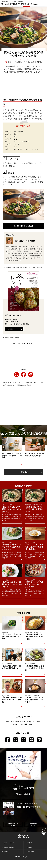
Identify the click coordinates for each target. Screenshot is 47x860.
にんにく (16, 724)
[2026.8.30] (35, 570)
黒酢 (12, 721)
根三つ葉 (29, 343)
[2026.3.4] (12, 654)
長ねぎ (29, 721)
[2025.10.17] (35, 533)
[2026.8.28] (12, 495)
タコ (14, 343)
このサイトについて (9, 843)
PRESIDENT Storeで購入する (13, 824)
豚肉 (17, 721)
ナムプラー (21, 343)
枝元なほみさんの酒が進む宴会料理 (27, 62)
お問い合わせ (30, 851)
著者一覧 (29, 843)
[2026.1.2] (35, 495)
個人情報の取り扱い (9, 847)
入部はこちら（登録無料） (23, 794)
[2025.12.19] (12, 686)
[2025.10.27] (35, 686)
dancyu (5, 382)
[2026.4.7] (35, 654)
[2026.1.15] (35, 623)
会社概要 (6, 851)
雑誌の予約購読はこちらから (34, 824)
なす (30, 724)
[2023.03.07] (12, 444)
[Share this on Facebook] (23, 374)
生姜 (25, 724)
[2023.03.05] (35, 444)
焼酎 (7, 721)
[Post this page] (16, 374)
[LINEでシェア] (30, 374)
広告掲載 (29, 847)
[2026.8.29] (12, 533)
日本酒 (22, 721)
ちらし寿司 (36, 721)
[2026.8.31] (12, 623)
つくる (12, 382)
